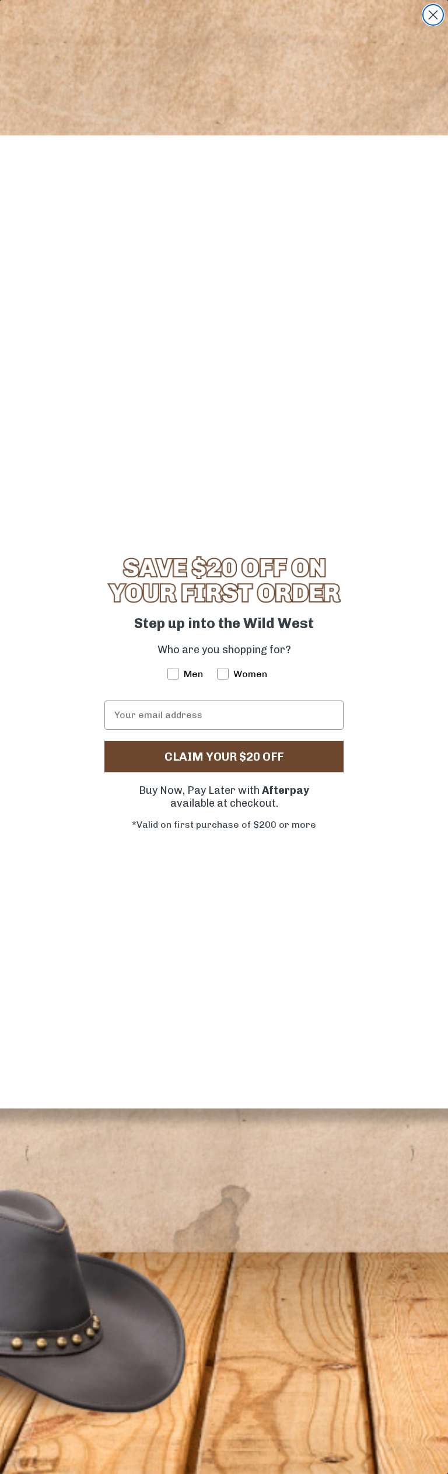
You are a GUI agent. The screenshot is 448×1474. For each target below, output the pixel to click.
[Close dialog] (433, 15)
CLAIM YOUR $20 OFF (224, 757)
